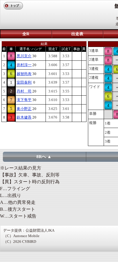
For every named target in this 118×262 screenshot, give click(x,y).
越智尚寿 (24, 74)
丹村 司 (24, 91)
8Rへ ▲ (44, 156)
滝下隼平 (24, 100)
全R (25, 34)
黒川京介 (24, 56)
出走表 (77, 34)
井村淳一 (24, 65)
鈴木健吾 (24, 117)
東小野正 (24, 109)
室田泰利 (24, 82)
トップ (14, 5)
